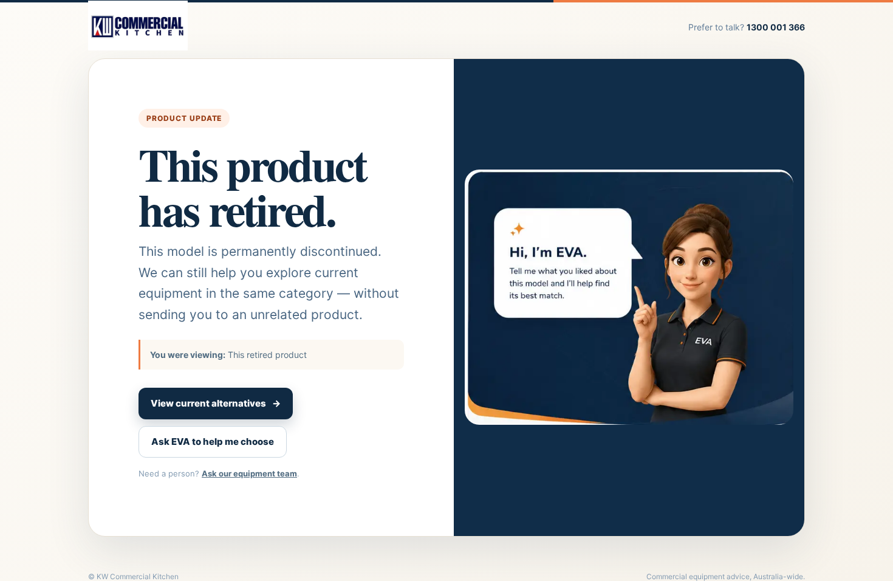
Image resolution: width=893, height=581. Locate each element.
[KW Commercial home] (138, 27)
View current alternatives (216, 403)
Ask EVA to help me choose (212, 441)
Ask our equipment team (249, 473)
